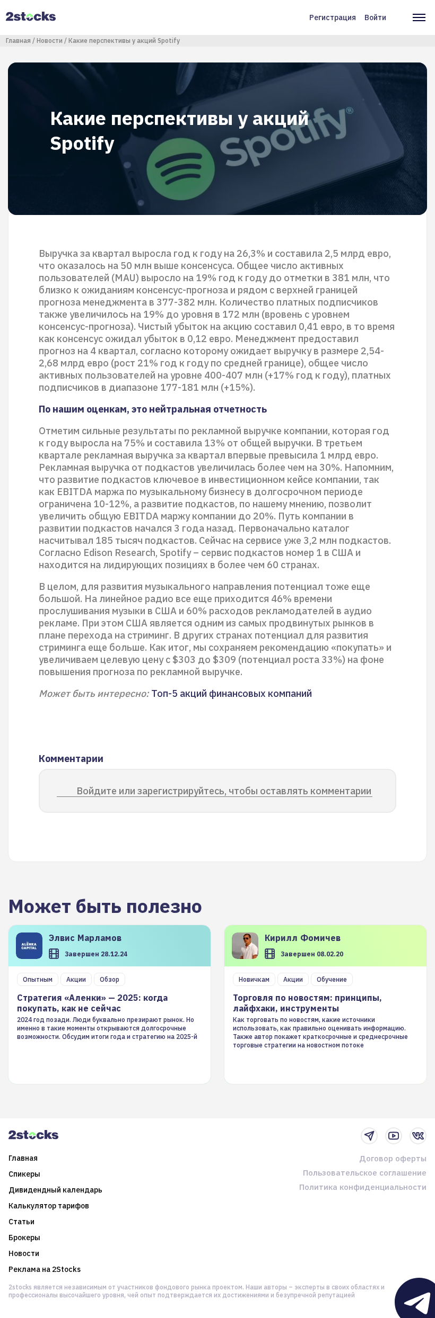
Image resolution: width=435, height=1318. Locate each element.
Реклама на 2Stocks (44, 1269)
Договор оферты (393, 1158)
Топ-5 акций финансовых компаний (231, 693)
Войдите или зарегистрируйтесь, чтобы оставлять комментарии (223, 791)
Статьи (21, 1221)
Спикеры (24, 1174)
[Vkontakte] (418, 1135)
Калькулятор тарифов (48, 1206)
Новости (50, 40)
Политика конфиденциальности (363, 1187)
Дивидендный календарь (55, 1190)
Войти (375, 17)
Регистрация (332, 17)
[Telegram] (369, 1135)
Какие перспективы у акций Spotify (124, 40)
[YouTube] (393, 1135)
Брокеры (24, 1237)
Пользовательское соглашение (365, 1173)
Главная (18, 40)
